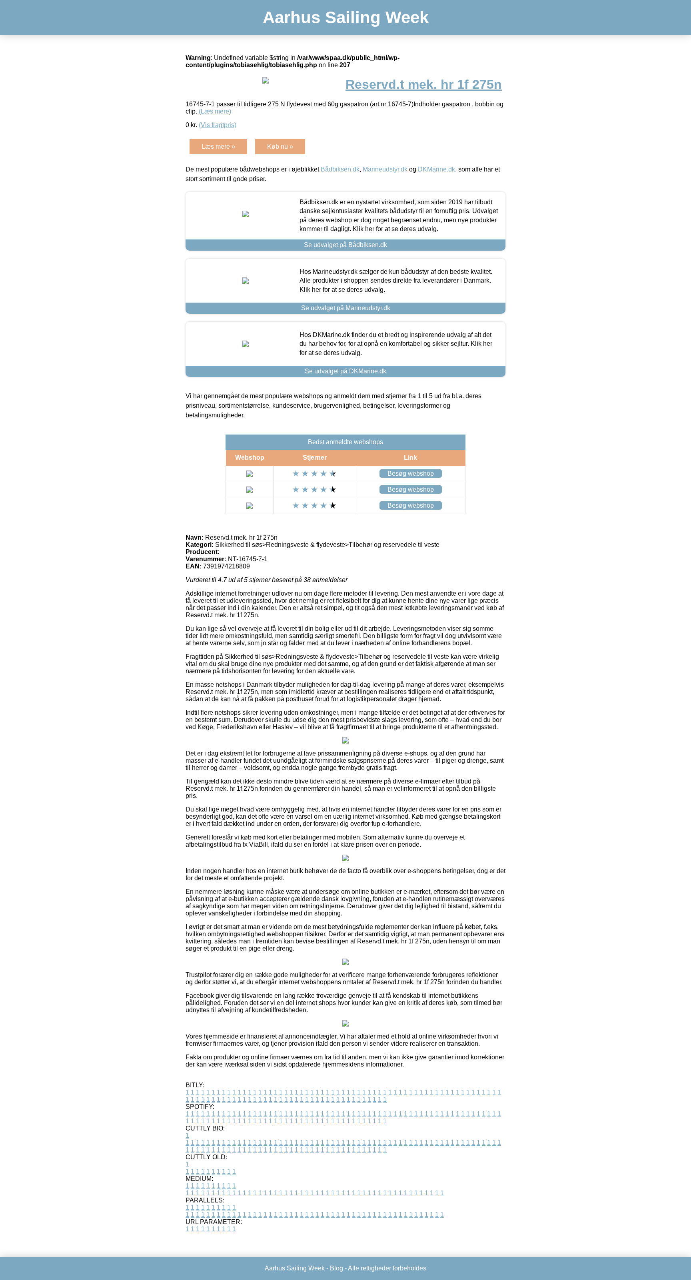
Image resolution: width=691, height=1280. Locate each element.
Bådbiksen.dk (340, 169)
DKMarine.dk (436, 169)
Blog (336, 1268)
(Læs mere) (215, 111)
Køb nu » (280, 146)
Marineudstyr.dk (385, 169)
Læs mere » (218, 146)
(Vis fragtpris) (217, 125)
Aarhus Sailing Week (346, 17)
